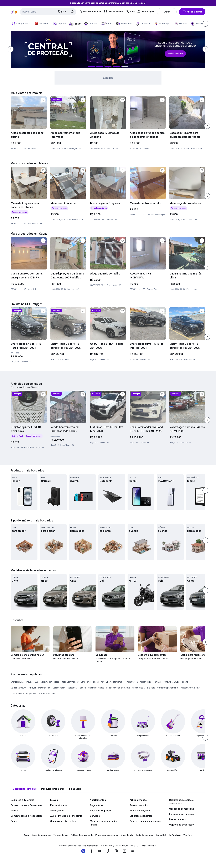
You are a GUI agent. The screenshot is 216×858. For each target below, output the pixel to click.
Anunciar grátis (194, 12)
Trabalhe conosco (145, 835)
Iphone (185, 682)
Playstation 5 (44, 688)
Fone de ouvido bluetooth (118, 688)
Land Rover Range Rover (92, 682)
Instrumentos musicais (182, 814)
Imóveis (93, 23)
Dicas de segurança (41, 835)
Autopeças (126, 23)
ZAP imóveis (175, 835)
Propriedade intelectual (106, 835)
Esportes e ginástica (141, 815)
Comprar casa (17, 693)
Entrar (167, 12)
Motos (14, 810)
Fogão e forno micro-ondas (91, 688)
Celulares (145, 23)
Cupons (62, 23)
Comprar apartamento (167, 688)
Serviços (95, 815)
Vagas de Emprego (100, 810)
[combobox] (48, 11)
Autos (109, 23)
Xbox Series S (138, 688)
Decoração (164, 23)
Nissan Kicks (145, 682)
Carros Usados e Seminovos (26, 805)
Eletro (199, 23)
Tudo (77, 23)
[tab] (25, 789)
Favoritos (44, 23)
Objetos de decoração (181, 824)
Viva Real (187, 835)
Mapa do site (127, 835)
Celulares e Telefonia (22, 800)
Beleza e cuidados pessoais (145, 821)
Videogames (57, 810)
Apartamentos (98, 800)
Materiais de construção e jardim (104, 823)
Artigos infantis (138, 800)
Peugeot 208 (32, 682)
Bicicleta (151, 688)
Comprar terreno (47, 693)
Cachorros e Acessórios (63, 821)
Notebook (72, 688)
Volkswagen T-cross (50, 682)
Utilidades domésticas (181, 808)
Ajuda (26, 835)
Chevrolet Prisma (114, 682)
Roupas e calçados (140, 810)
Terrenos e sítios (139, 805)
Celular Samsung (18, 688)
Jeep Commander (70, 682)
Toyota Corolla (131, 682)
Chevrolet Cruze (171, 682)
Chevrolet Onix (17, 682)
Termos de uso (60, 835)
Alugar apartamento (190, 688)
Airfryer (32, 688)
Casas (14, 821)
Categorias (22, 23)
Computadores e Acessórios (26, 815)
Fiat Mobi (158, 682)
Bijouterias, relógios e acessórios (181, 802)
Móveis (183, 23)
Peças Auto (96, 805)
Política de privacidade (82, 835)
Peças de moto (177, 819)
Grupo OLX (161, 835)
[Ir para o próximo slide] (207, 126)
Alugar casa (31, 693)
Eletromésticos (58, 805)
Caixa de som (59, 688)
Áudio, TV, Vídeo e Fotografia (66, 815)
